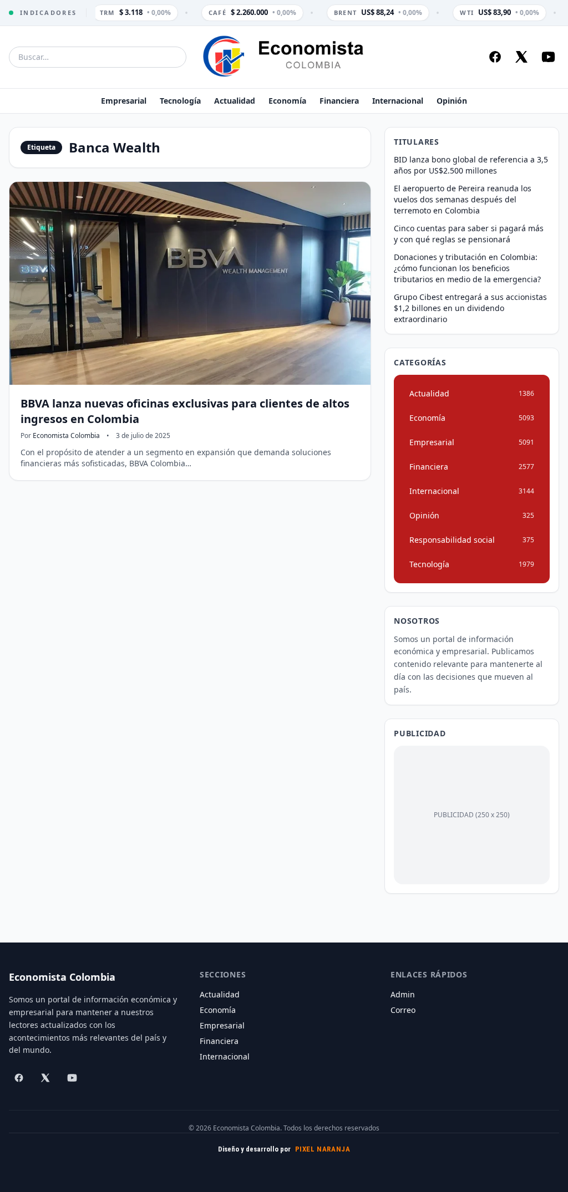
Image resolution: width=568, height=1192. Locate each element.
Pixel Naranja (323, 1149)
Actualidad (234, 100)
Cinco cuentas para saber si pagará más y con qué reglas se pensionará (469, 233)
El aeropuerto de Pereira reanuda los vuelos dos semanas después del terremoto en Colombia (462, 199)
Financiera (339, 100)
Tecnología (180, 100)
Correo (402, 1010)
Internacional (397, 100)
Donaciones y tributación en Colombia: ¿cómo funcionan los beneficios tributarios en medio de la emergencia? (467, 268)
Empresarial (123, 100)
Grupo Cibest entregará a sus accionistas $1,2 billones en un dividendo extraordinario (470, 308)
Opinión (452, 100)
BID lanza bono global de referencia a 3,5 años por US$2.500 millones (471, 165)
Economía (287, 100)
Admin (402, 994)
